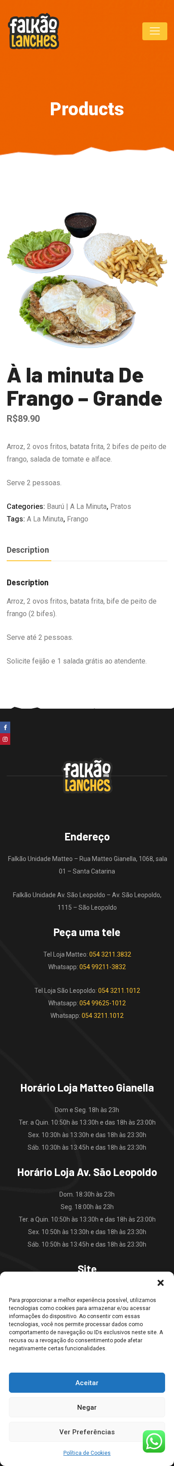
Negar (87, 1407)
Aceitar (87, 1383)
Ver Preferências (87, 1432)
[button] (160, 1282)
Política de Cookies (87, 1453)
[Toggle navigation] (154, 31)
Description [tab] (28, 549)
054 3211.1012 (119, 990)
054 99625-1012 (102, 1003)
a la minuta (45, 519)
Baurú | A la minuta (77, 506)
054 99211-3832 (102, 966)
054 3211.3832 (110, 954)
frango (77, 519)
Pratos (120, 506)
